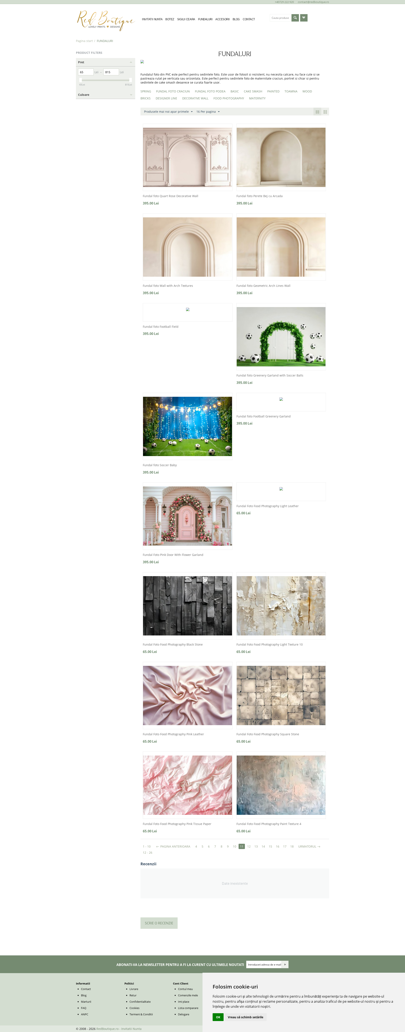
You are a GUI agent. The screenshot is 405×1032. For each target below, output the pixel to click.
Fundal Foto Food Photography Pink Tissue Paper (177, 824)
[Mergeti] (285, 964)
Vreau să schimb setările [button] (245, 1017)
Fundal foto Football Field (160, 327)
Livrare (134, 989)
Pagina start (84, 41)
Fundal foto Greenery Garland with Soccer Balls (269, 375)
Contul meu (185, 989)
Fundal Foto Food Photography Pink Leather (173, 734)
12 (249, 846)
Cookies (134, 1008)
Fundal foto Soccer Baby (160, 465)
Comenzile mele (188, 995)
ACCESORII (222, 19)
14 (263, 846)
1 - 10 (147, 846)
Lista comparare (188, 1008)
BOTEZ (169, 19)
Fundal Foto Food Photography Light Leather (267, 506)
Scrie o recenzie (159, 923)
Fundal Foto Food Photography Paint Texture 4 (268, 824)
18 (292, 846)
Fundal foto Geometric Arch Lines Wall (263, 286)
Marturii (86, 1002)
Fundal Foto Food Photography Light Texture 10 (269, 644)
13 (256, 846)
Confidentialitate (140, 1002)
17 (284, 846)
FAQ (83, 1008)
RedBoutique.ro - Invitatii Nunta (119, 1029)
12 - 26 (147, 853)
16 (277, 846)
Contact (86, 989)
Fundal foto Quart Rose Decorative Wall (170, 196)
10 (234, 846)
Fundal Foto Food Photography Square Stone (267, 734)
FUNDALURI (205, 19)
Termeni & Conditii (141, 1014)
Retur (133, 995)
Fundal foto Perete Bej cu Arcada (259, 196)
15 (270, 846)
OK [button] (218, 1017)
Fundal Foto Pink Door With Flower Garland (173, 555)
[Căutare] (295, 18)
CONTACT (249, 19)
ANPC (84, 1014)
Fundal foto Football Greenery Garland (263, 416)
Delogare (183, 1014)
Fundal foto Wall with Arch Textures (168, 286)
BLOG (236, 19)
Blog (83, 995)
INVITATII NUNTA (152, 19)
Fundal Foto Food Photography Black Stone (173, 644)
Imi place (183, 1002)
